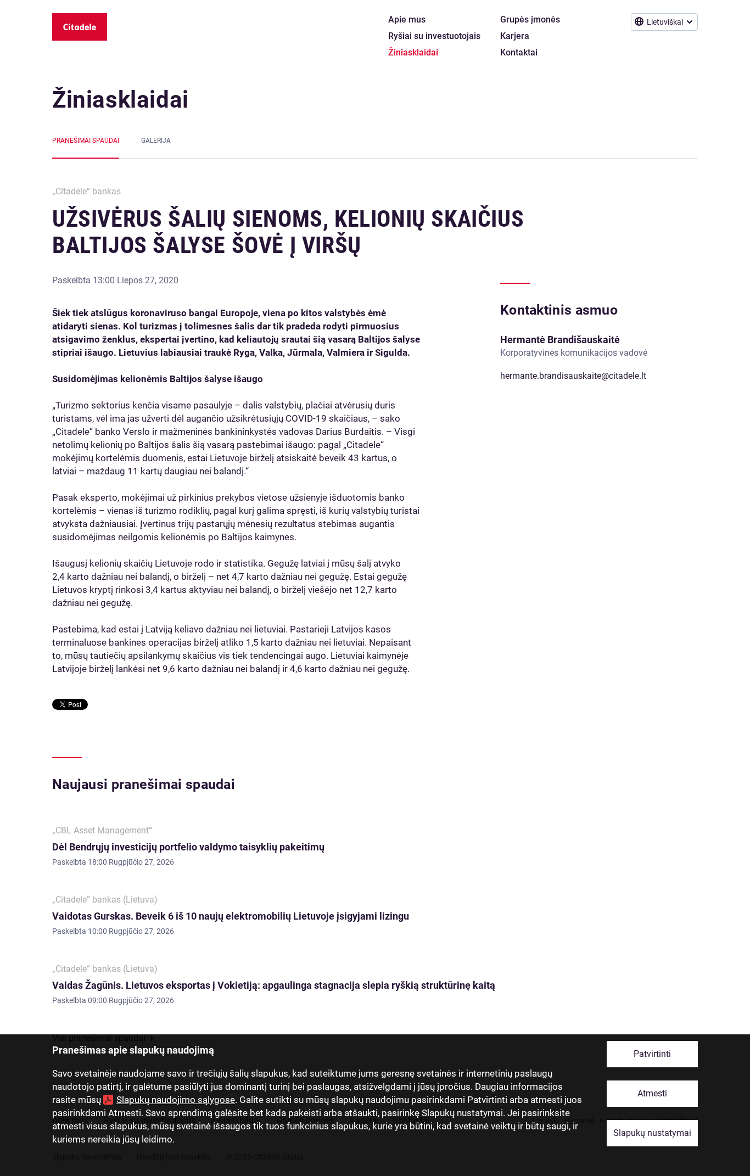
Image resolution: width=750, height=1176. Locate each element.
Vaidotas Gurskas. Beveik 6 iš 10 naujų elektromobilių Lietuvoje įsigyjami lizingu (230, 916)
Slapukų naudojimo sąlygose (175, 1099)
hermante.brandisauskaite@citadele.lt (573, 376)
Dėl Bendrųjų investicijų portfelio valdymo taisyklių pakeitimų (189, 847)
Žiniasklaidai (120, 99)
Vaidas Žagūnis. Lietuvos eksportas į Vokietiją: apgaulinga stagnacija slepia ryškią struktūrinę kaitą (273, 985)
